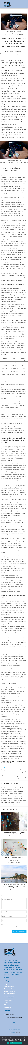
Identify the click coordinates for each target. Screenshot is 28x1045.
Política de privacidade (9, 1004)
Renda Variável (9, 762)
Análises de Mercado (21, 53)
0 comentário (15, 55)
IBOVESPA (13, 761)
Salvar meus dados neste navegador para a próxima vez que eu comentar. (13, 926)
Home (5, 984)
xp (12, 762)
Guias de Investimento (9, 991)
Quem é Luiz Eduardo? (9, 1000)
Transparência (7, 1007)
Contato (6, 1002)
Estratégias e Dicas (8, 988)
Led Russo (18, 1032)
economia (9, 761)
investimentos (19, 761)
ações (5, 761)
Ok (8, 1042)
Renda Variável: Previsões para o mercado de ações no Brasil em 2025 (14, 833)
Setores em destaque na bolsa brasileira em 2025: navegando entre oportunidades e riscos (14, 886)
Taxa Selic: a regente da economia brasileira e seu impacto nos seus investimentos (14, 858)
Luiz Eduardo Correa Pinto (14, 51)
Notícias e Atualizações (9, 993)
